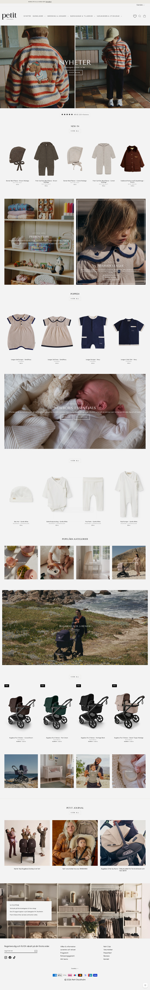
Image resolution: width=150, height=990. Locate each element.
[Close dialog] (94, 476)
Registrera (75, 506)
